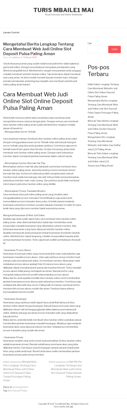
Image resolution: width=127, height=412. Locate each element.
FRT (71, 406)
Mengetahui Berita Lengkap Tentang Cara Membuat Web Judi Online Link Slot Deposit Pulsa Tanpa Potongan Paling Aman (103, 108)
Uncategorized (20, 387)
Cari (90, 43)
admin (15, 57)
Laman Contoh (11, 32)
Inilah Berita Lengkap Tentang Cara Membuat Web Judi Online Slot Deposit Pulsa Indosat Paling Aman (65, 369)
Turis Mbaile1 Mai (63, 10)
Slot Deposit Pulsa (17, 390)
